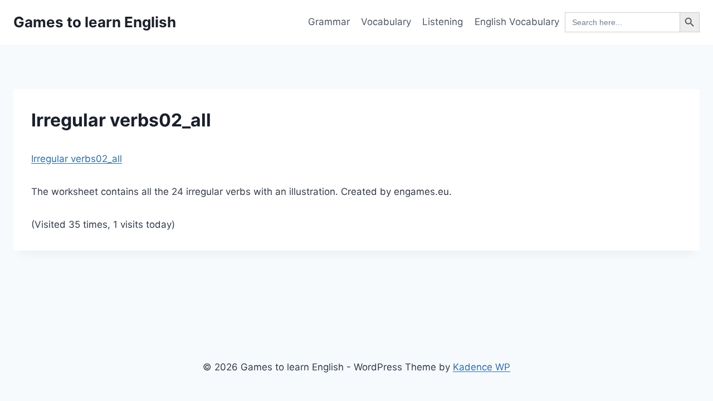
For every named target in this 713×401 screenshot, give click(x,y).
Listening (442, 21)
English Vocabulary (517, 21)
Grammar (329, 21)
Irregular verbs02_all (76, 158)
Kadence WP (481, 367)
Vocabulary (386, 21)
